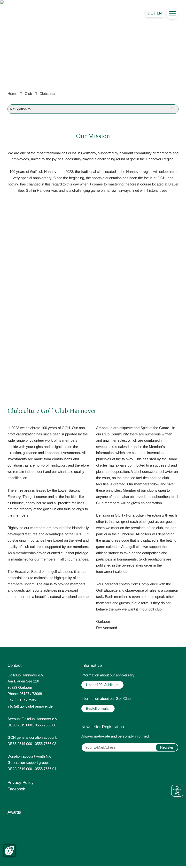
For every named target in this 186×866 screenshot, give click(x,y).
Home (12, 94)
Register (166, 747)
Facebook (16, 789)
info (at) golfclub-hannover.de (30, 706)
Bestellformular (98, 708)
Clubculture (48, 94)
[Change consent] (9, 850)
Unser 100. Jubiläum (102, 685)
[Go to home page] (93, 43)
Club (28, 94)
